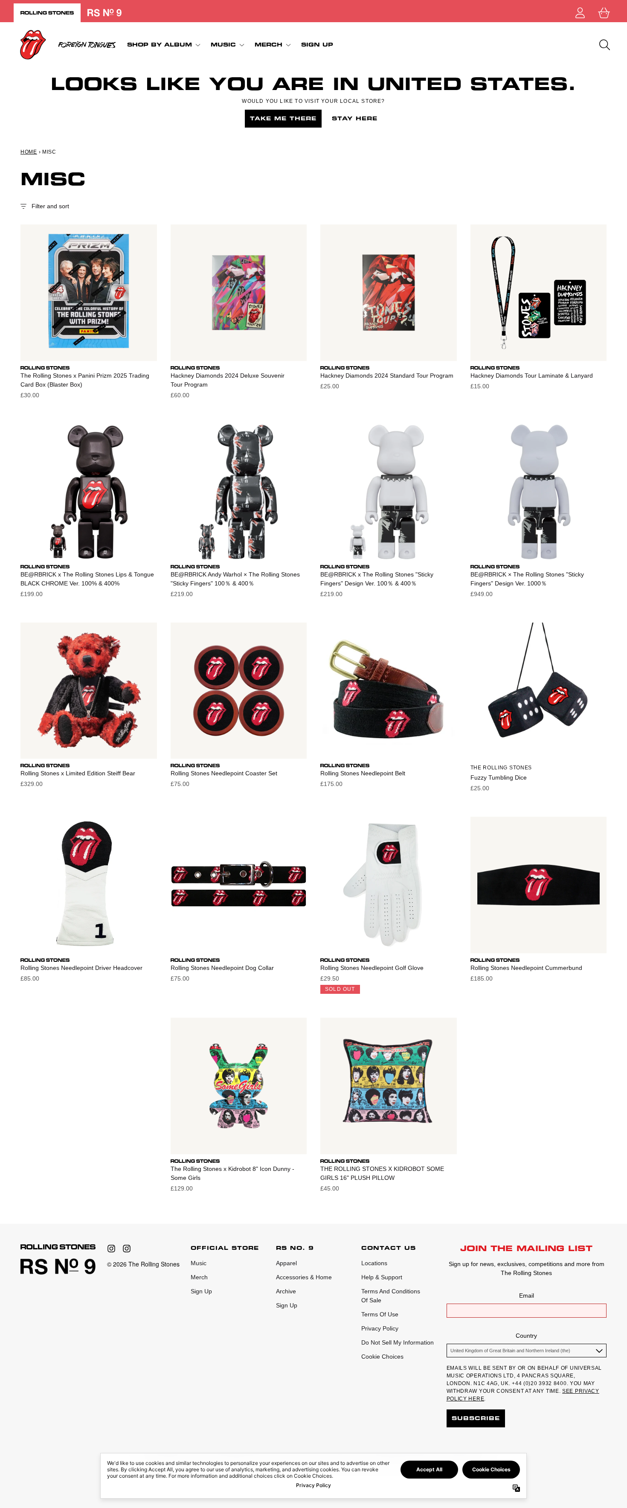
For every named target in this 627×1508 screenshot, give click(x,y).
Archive (286, 1291)
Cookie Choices (382, 1356)
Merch (199, 1277)
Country (526, 1335)
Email (526, 1295)
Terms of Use (379, 1314)
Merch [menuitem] (268, 44)
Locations (374, 1263)
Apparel (286, 1263)
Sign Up (201, 1291)
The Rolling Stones (501, 768)
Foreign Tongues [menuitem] (87, 44)
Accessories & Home (304, 1277)
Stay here (354, 118)
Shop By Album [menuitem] (159, 44)
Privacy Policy (379, 1328)
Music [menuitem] (223, 44)
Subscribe (476, 1418)
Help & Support (381, 1277)
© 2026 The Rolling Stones (143, 1264)
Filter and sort (50, 206)
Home (28, 152)
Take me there (283, 118)
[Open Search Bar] (604, 45)
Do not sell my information (397, 1342)
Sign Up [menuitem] (317, 44)
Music (198, 1263)
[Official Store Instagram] (111, 1248)
